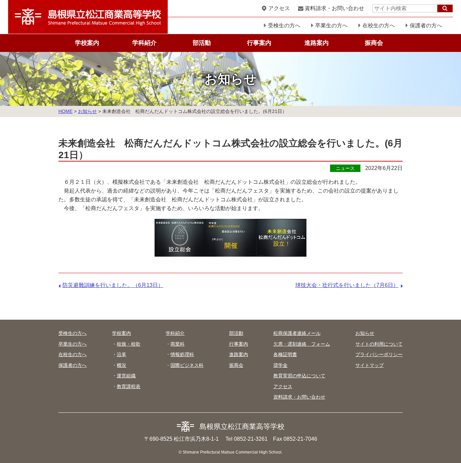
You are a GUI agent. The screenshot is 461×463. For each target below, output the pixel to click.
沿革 (121, 354)
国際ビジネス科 (187, 365)
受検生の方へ (284, 25)
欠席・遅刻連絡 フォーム (301, 344)
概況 (121, 365)
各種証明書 (285, 354)
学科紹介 (144, 42)
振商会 (374, 42)
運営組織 (126, 375)
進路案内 (316, 42)
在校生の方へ (378, 25)
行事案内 (259, 42)
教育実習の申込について (299, 375)
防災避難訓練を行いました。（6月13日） (112, 285)
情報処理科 (182, 354)
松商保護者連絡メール (297, 333)
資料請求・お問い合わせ (334, 8)
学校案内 (87, 42)
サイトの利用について (379, 344)
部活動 (202, 42)
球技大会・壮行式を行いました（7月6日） (347, 285)
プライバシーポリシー (379, 354)
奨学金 (280, 365)
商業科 (177, 344)
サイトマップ (369, 365)
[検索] (445, 8)
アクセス (279, 8)
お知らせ (87, 111)
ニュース (345, 168)
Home (65, 111)
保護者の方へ (426, 25)
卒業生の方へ (331, 25)
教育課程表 (128, 386)
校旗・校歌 (128, 344)
